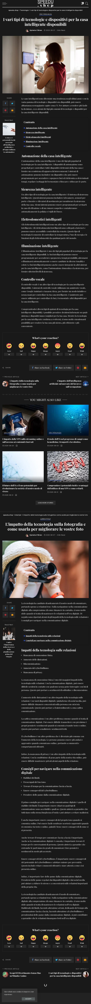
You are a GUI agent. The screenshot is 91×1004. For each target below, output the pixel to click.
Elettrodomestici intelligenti (38, 137)
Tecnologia (45, 14)
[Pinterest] (5, 110)
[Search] (86, 3)
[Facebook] (5, 103)
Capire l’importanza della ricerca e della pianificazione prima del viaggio (9, 649)
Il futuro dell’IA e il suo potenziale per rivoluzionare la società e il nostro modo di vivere (22, 488)
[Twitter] (12, 103)
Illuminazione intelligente (37, 141)
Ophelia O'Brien (36, 30)
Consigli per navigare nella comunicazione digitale (48, 640)
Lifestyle (45, 519)
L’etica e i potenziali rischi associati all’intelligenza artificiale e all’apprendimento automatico (9, 145)
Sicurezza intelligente (35, 132)
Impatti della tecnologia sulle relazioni (43, 635)
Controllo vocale (33, 146)
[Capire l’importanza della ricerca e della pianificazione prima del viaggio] (9, 634)
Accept (28, 999)
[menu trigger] (5, 3)
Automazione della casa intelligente (41, 128)
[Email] (12, 110)
